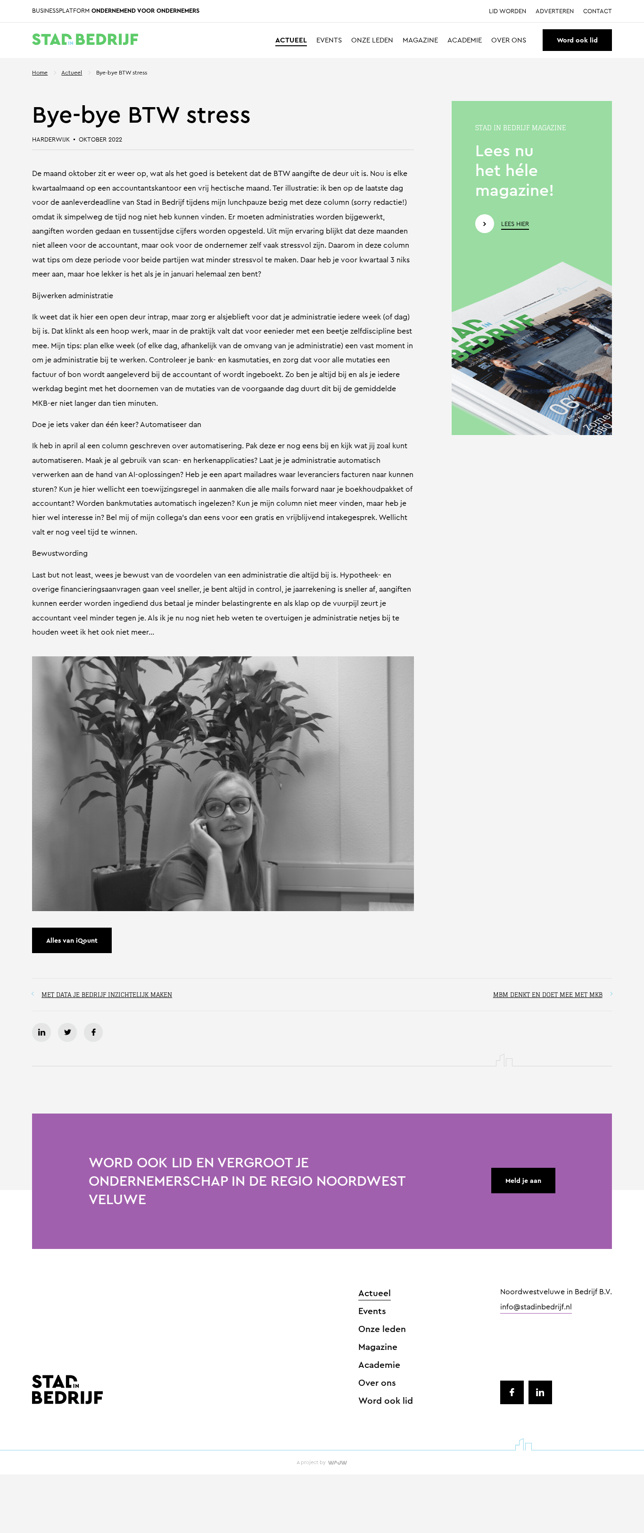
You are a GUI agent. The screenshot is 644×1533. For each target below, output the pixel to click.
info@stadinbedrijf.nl (536, 1307)
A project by (311, 1462)
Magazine (420, 40)
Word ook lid (577, 40)
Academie (464, 40)
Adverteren (555, 11)
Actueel (291, 40)
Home (40, 72)
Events (329, 40)
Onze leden (372, 40)
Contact (597, 11)
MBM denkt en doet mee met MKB (548, 994)
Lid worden (507, 11)
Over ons (508, 40)
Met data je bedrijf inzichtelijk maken (106, 994)
